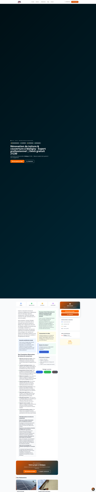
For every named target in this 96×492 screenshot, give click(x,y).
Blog (48, 1)
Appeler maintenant (44, 471)
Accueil (33, 1)
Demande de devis (44, 351)
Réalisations (43, 1)
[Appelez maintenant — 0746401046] (93, 489)
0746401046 (68, 1)
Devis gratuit (75, 1)
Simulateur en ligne (70, 311)
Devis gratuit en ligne (18, 161)
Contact (52, 1)
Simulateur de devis (30, 471)
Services (37, 1)
